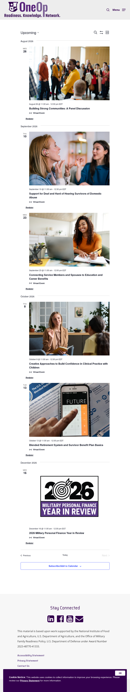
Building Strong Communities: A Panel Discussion (59, 108)
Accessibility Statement (30, 655)
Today (65, 555)
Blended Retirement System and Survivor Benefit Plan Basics (66, 445)
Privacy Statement (27, 661)
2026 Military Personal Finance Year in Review (56, 533)
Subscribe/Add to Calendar (63, 565)
